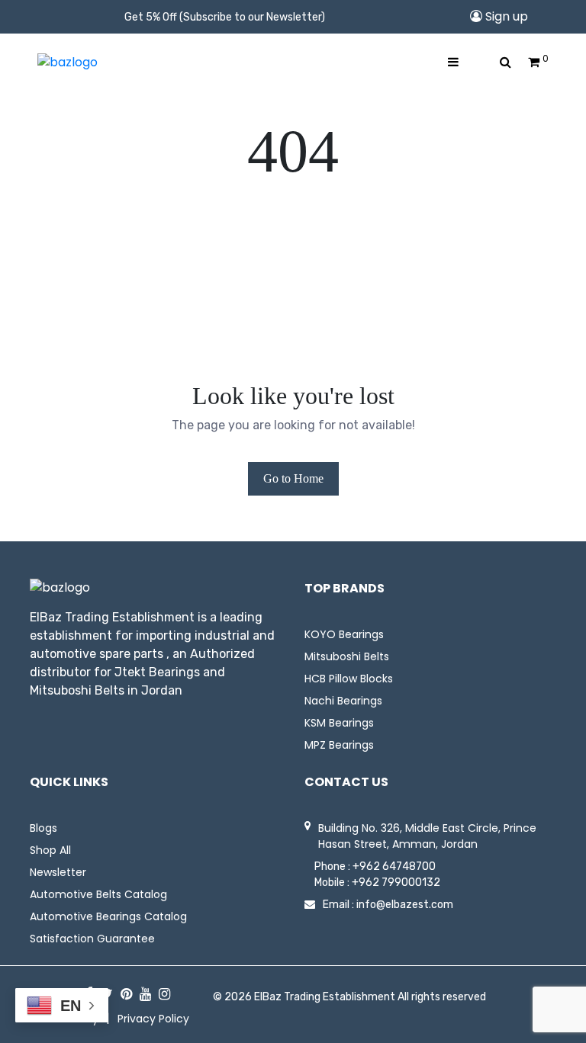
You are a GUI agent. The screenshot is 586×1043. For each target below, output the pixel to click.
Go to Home (293, 478)
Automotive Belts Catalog (98, 894)
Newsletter (58, 872)
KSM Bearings (339, 722)
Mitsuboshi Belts (346, 656)
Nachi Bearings (343, 700)
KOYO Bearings (344, 634)
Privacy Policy (153, 1018)
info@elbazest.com (404, 904)
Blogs (43, 828)
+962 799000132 (396, 882)
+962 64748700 (394, 866)
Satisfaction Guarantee (92, 938)
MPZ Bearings (339, 745)
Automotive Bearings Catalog (108, 916)
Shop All (50, 850)
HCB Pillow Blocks (348, 678)
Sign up (505, 16)
